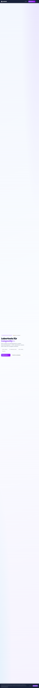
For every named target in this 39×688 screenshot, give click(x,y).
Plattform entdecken (16, 355)
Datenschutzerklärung (4, 686)
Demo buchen (31, 1)
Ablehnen (30, 685)
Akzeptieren (35, 685)
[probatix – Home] (4, 1)
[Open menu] (37, 1)
